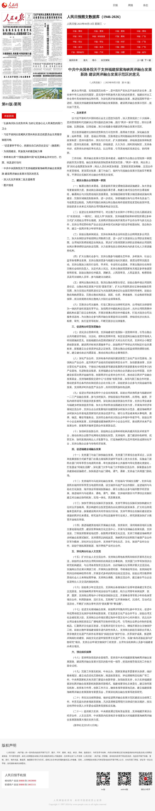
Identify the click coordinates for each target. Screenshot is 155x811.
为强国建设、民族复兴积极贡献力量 (23, 151)
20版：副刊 (141, 52)
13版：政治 (77, 47)
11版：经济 (120, 42)
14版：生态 (98, 47)
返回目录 (73, 60)
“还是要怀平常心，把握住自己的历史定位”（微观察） (32, 145)
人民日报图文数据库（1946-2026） (95, 17)
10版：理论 (98, 42)
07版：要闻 (120, 36)
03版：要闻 (120, 31)
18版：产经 (98, 52)
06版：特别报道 (98, 36)
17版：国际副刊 (77, 52)
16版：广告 (141, 47)
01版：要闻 (77, 31)
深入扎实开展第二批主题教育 (19, 179)
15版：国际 (120, 47)
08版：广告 (141, 36)
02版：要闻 (98, 31)
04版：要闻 (141, 31)
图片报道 (8, 185)
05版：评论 (77, 36)
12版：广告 (141, 42)
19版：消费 (120, 52)
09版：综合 (77, 42)
